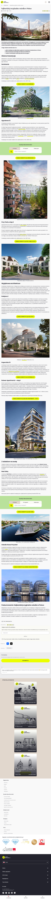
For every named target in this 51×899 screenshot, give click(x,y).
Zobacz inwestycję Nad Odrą (25, 291)
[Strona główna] (1, 5)
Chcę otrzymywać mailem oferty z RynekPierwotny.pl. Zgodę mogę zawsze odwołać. (21, 358)
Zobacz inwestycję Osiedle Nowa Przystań (25, 319)
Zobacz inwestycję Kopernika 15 (25, 213)
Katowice (5, 502)
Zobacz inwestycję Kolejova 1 (25, 191)
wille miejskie (23, 135)
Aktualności (6, 532)
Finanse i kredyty (7, 516)
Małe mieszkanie (7, 549)
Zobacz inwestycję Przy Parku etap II (25, 152)
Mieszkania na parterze (14, 207)
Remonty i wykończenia (8, 553)
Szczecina (42, 253)
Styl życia (5, 535)
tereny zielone (23, 145)
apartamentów (21, 98)
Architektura (6, 533)
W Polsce (15, 117)
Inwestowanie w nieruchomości (10, 519)
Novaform (24, 196)
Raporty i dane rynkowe (8, 526)
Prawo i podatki (7, 523)
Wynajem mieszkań (7, 525)
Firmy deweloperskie (7, 518)
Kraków (5, 504)
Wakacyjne (36, 117)
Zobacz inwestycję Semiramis (25, 84)
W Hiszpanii (25, 117)
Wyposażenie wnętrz (7, 544)
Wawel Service (29, 87)
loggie (7, 78)
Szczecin (5, 509)
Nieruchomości (9, 367)
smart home (30, 105)
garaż (17, 78)
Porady (5, 551)
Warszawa (6, 511)
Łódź (5, 505)
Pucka (6, 300)
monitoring (20, 105)
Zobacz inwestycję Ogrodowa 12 (25, 127)
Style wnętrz (6, 540)
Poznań (5, 507)
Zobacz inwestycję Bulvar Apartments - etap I (25, 234)
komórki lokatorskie (29, 78)
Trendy (5, 542)
